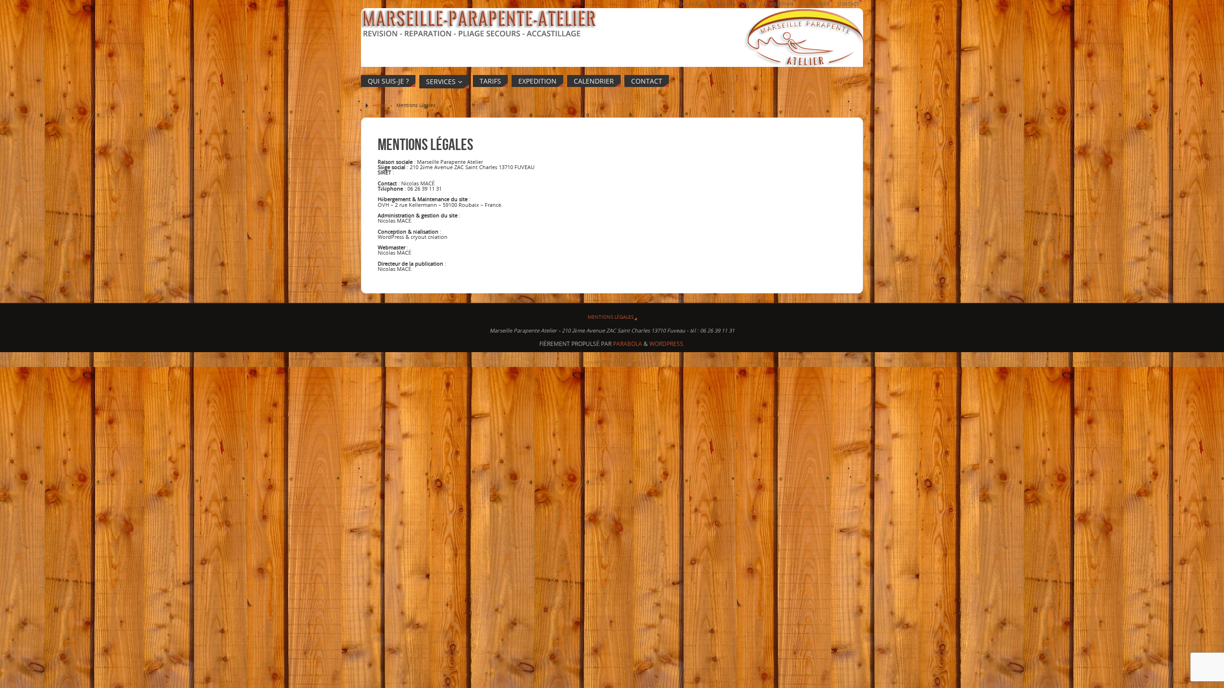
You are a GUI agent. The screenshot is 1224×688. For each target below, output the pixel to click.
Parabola (627, 344)
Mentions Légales (611, 316)
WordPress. (667, 344)
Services (725, 3)
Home (379, 105)
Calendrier (815, 3)
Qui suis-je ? (692, 3)
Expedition (779, 3)
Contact (848, 3)
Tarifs (750, 3)
